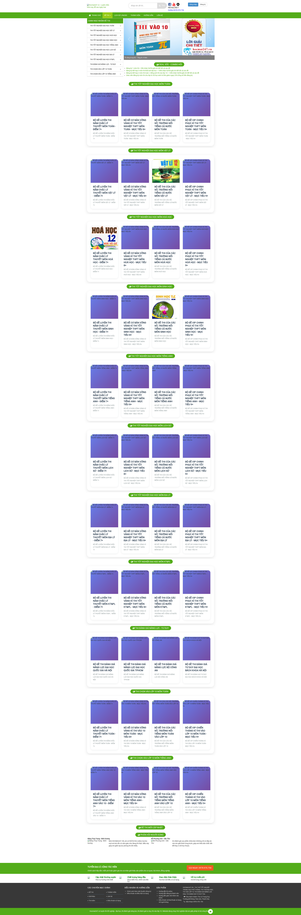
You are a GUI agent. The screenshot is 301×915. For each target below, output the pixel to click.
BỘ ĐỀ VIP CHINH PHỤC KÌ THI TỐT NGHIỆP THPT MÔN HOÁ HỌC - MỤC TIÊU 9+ (196, 259)
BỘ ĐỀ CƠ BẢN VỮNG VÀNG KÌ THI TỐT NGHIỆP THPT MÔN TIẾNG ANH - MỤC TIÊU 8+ (135, 398)
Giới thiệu (92, 896)
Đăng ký (203, 4)
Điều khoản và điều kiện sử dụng (138, 893)
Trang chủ (96, 15)
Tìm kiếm (92, 900)
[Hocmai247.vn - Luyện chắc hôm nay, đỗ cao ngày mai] (99, 6)
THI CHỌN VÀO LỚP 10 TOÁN (101, 69)
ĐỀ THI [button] (107, 15)
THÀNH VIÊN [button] (135, 15)
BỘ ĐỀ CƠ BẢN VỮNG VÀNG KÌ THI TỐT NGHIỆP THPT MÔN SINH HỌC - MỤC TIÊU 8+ (135, 328)
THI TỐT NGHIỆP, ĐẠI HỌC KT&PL (102, 59)
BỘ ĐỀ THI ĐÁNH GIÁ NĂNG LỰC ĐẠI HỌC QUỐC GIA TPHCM (135, 667)
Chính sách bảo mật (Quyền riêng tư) (139, 891)
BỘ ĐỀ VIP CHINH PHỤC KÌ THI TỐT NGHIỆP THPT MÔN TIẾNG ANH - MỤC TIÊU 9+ (195, 398)
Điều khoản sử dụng (114, 900)
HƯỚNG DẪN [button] (148, 15)
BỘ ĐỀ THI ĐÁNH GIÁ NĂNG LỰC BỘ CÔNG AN (165, 667)
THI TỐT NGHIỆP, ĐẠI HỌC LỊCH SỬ (103, 50)
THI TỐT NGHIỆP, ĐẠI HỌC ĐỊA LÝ (102, 55)
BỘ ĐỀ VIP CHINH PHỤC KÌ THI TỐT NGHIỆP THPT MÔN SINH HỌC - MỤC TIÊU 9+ (195, 328)
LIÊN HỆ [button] (160, 15)
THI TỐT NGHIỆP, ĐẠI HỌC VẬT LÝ (102, 30)
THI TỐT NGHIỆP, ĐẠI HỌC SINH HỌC (103, 40)
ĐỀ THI (91, 892)
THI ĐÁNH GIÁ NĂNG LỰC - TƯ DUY (103, 64)
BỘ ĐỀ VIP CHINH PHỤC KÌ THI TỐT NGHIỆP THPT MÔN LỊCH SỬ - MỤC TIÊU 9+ (195, 467)
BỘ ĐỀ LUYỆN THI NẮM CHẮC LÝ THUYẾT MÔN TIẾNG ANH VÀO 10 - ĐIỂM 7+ (104, 800)
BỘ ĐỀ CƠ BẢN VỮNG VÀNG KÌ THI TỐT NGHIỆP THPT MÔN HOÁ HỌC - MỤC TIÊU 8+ (135, 259)
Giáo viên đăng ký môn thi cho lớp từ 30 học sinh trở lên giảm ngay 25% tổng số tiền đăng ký (159, 75)
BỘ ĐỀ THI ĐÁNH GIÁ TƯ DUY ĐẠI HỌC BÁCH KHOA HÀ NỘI (196, 667)
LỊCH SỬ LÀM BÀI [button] (120, 15)
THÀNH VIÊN (111, 892)
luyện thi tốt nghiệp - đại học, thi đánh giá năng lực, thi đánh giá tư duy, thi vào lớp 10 (131, 911)
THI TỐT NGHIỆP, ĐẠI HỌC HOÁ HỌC (103, 35)
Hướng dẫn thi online (165, 891)
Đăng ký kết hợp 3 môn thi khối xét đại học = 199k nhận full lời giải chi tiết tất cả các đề (157, 71)
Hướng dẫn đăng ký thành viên (169, 893)
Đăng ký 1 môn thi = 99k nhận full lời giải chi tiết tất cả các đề (148, 68)
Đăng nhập (193, 4)
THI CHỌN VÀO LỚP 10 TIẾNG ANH (103, 74)
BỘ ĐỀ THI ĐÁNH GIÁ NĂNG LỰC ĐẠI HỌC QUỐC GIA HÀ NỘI (104, 667)
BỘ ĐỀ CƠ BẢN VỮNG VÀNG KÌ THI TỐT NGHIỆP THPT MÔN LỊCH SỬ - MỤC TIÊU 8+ (135, 467)
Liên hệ (109, 896)
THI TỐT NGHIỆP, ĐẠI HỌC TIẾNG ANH (104, 45)
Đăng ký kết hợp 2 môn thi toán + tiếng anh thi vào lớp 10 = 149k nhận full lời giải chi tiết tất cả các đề (162, 73)
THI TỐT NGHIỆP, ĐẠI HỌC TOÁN (102, 26)
